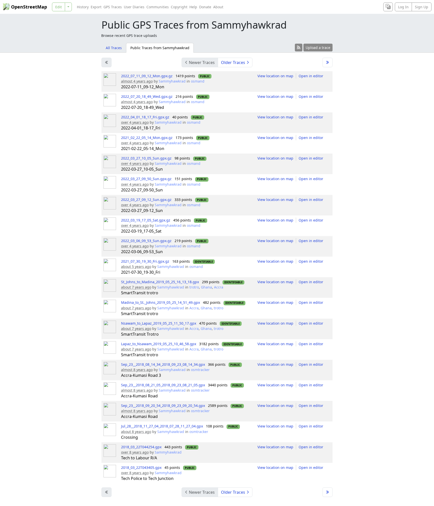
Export (96, 7)
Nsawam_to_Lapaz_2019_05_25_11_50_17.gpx (158, 323)
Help (193, 7)
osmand (197, 81)
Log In (403, 7)
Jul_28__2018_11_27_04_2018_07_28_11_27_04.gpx (162, 426)
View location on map (275, 76)
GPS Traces (112, 7)
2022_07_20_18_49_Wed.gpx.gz (147, 96)
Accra (218, 287)
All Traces (114, 47)
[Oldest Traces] (327, 62)
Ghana (206, 287)
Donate (205, 7)
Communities (157, 7)
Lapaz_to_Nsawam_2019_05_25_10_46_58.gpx (158, 343)
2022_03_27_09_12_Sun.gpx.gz (146, 199)
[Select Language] (388, 7)
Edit (58, 7)
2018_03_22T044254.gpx (141, 447)
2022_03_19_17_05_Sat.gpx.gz (145, 220)
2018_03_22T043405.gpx (141, 467)
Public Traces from (159, 47)
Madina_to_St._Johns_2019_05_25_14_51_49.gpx (160, 302)
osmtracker (200, 369)
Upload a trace (318, 47)
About (218, 7)
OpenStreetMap (29, 7)
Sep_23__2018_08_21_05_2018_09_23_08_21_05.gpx (163, 385)
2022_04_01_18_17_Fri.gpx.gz (145, 117)
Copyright (179, 7)
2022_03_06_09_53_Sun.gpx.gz (146, 240)
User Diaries (134, 7)
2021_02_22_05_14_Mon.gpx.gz (147, 137)
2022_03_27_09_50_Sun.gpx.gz (146, 178)
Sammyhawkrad (172, 81)
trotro (194, 287)
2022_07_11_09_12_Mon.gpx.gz (147, 76)
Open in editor (311, 76)
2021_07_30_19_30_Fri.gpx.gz (145, 261)
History (83, 7)
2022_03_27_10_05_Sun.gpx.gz (146, 158)
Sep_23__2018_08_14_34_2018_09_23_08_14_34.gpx (163, 364)
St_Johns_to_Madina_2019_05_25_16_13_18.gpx (160, 281)
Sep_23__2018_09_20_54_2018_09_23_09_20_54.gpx (163, 405)
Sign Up (421, 7)
